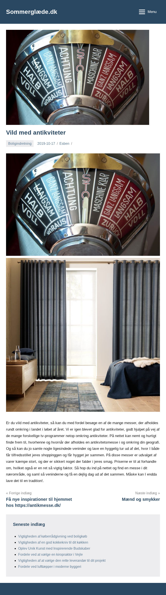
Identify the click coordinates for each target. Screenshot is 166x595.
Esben (64, 143)
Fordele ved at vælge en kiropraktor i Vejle (50, 554)
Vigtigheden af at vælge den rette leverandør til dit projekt (61, 560)
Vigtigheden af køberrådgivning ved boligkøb (52, 536)
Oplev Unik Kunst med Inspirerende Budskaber (54, 548)
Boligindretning (20, 143)
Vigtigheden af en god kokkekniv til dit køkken (53, 542)
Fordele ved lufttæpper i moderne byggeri (49, 566)
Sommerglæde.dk (31, 11)
